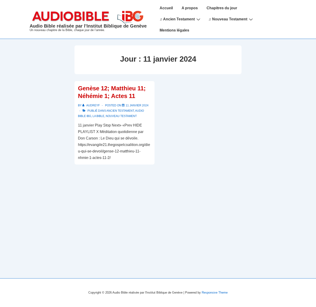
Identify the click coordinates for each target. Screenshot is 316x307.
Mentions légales (174, 30)
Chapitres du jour (222, 8)
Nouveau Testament (121, 116)
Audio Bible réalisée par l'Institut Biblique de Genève (88, 25)
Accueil (166, 8)
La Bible (98, 116)
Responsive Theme (215, 292)
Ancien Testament (120, 110)
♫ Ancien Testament (177, 19)
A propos (190, 8)
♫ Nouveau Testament (227, 19)
